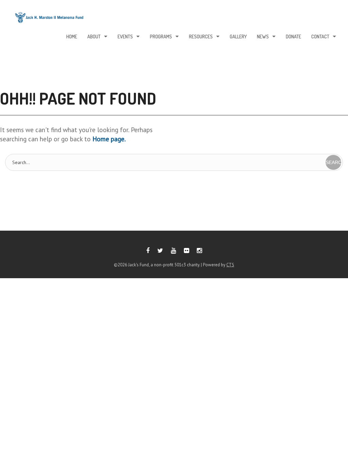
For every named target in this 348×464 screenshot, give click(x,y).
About (94, 36)
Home (71, 36)
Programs (161, 36)
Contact (320, 36)
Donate (293, 36)
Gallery (238, 36)
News (263, 36)
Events (125, 36)
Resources (201, 36)
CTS (230, 265)
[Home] (49, 19)
